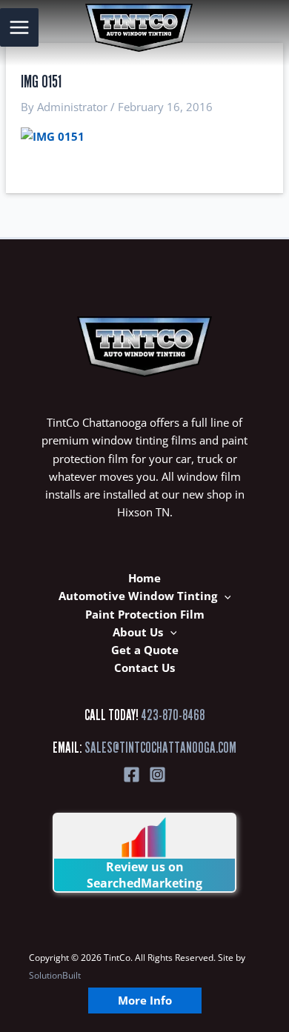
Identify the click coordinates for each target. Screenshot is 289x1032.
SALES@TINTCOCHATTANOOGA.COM (160, 747)
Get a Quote (145, 649)
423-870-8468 (173, 715)
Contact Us (144, 667)
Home (144, 577)
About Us (138, 632)
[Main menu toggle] (19, 27)
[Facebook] (131, 774)
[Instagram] (157, 774)
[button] (224, 596)
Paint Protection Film (145, 614)
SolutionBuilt (55, 975)
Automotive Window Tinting (138, 595)
